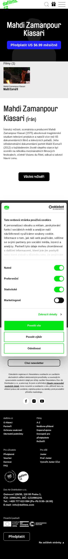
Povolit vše (34, 325)
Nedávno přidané (45, 426)
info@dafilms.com (23, 504)
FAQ (5, 465)
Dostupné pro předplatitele (43, 436)
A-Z (38, 422)
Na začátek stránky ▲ (52, 542)
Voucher (7, 458)
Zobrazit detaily (47, 314)
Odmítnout (34, 348)
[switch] (59, 278)
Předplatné (8, 454)
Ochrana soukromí (12, 430)
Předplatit (17, 536)
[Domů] (10, 4)
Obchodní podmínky (13, 434)
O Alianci (7, 422)
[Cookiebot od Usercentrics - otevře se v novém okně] (49, 207)
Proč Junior (46, 458)
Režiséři (41, 441)
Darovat (7, 462)
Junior (43, 454)
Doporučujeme (44, 430)
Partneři (7, 426)
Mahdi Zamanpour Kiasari (14, 86)
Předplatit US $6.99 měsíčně (34, 45)
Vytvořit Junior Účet (50, 462)
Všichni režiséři (34, 176)
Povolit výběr (34, 336)
